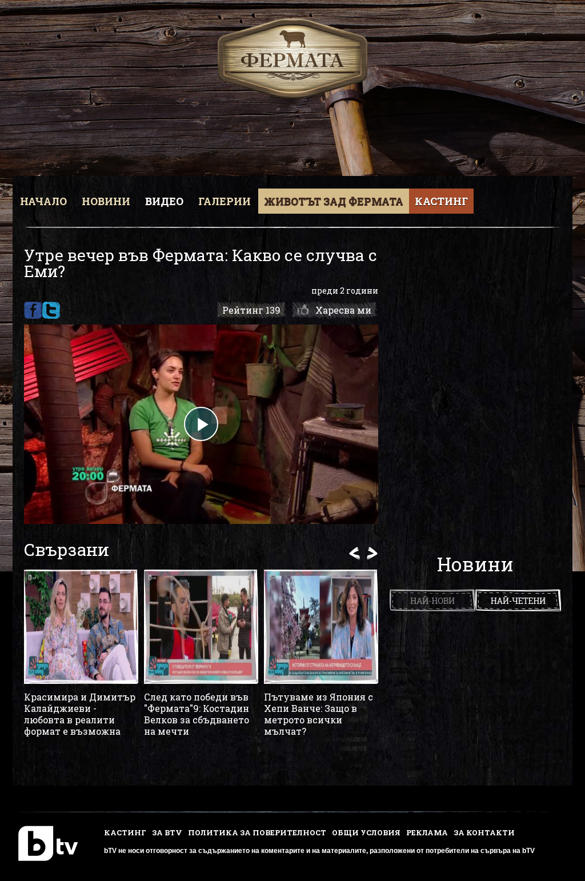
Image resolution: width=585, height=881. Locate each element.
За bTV (167, 832)
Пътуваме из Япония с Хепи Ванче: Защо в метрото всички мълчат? (318, 714)
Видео (164, 201)
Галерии (224, 201)
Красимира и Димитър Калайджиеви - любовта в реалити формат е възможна (79, 714)
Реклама (427, 832)
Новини (106, 201)
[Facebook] (33, 310)
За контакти (484, 832)
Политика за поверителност (257, 832)
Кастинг (441, 201)
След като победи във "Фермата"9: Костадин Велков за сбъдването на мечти (196, 714)
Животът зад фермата (333, 201)
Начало (43, 201)
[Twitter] (51, 310)
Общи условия (366, 832)
